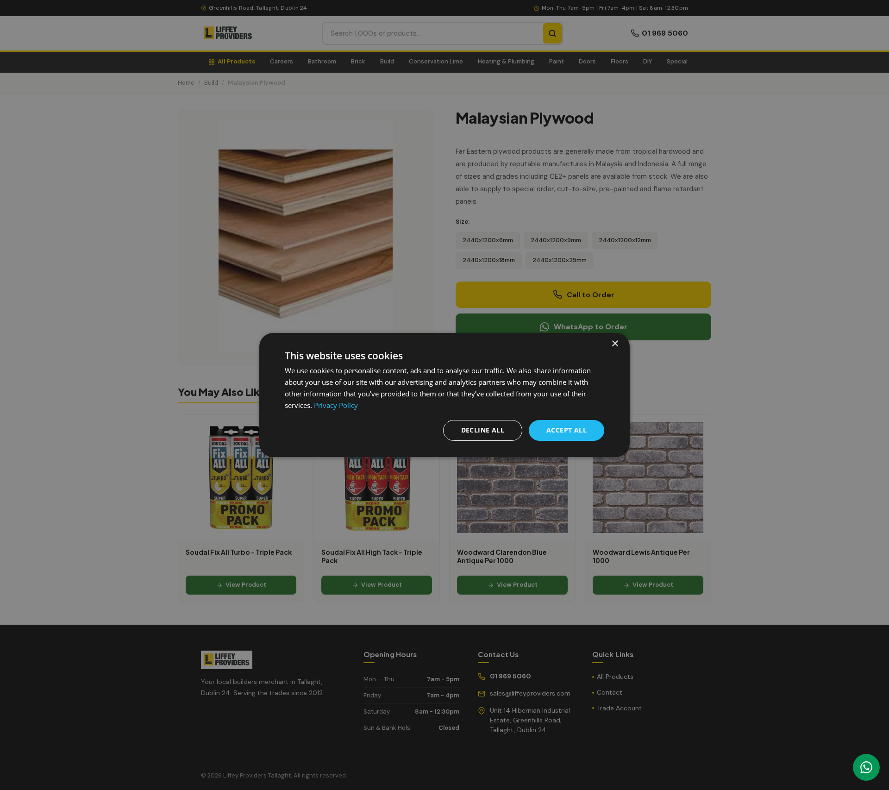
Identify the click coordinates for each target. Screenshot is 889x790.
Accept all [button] (566, 430)
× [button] (614, 343)
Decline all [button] (482, 430)
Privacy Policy (336, 405)
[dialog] (444, 395)
